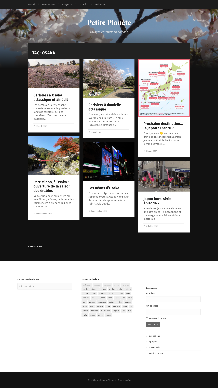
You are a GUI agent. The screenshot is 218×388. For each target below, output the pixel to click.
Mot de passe (152, 306)
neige (119, 302)
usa (123, 311)
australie (107, 285)
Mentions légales (156, 353)
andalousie (87, 285)
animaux (97, 285)
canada (116, 285)
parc (92, 306)
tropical (116, 311)
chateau (94, 289)
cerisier (85, 289)
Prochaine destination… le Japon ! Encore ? (163, 125)
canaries (125, 285)
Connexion (83, 4)
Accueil (31, 4)
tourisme (94, 311)
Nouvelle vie (154, 347)
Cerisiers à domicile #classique (104, 107)
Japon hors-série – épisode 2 (158, 201)
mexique (92, 302)
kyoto (117, 298)
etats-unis (112, 293)
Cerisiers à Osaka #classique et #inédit (50, 97)
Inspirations (154, 336)
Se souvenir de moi (157, 318)
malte (130, 298)
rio (131, 306)
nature (111, 302)
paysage (100, 306)
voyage (100, 315)
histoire (86, 298)
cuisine (103, 289)
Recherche (100, 4)
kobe (110, 298)
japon (103, 298)
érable (108, 315)
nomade (128, 302)
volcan (92, 315)
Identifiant (150, 293)
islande (94, 298)
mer (84, 302)
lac (123, 298)
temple (85, 311)
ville (129, 311)
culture (128, 289)
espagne (102, 293)
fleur (121, 293)
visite (85, 315)
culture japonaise (89, 293)
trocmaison (105, 311)
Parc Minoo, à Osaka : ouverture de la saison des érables (52, 186)
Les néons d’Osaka (103, 188)
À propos (153, 341)
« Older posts (35, 246)
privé (125, 306)
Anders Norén (124, 380)
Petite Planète (109, 22)
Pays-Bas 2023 (48, 4)
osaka (85, 306)
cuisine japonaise (115, 289)
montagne (102, 302)
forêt (128, 293)
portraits (116, 306)
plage (108, 306)
